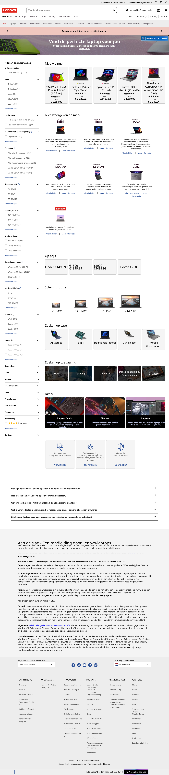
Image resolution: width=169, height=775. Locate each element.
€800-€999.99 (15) (6, 355)
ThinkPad (135, 694)
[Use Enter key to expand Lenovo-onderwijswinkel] (151, 2)
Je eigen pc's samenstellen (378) (6, 120)
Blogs (89, 714)
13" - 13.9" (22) (6, 215)
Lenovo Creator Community (92, 686)
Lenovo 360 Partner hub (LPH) (49, 686)
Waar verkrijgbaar (93, 723)
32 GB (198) (6, 199)
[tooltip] (31, 132)
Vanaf (56, 100)
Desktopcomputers (71, 704)
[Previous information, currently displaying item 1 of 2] (7, 31)
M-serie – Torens (138, 714)
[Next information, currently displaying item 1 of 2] (161, 31)
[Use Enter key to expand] (154, 10)
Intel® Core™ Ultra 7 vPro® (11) (6, 173)
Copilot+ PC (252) (6, 136)
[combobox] (69, 10)
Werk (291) (6, 319)
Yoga (134, 704)
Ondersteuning (115, 690)
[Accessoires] (74, 23)
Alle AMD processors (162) (6, 158)
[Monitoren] (53, 23)
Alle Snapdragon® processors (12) (6, 163)
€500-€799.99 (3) (6, 350)
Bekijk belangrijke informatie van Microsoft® (50, 625)
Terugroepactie (69, 728)
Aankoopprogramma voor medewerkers (95, 744)
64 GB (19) (6, 189)
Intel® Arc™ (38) (6, 246)
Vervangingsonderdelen (72, 734)
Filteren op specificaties (18, 62)
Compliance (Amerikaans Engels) (26, 700)
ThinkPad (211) (6, 84)
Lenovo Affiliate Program (25, 720)
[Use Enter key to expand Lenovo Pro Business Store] (124, 2)
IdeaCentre (136, 728)
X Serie (134, 690)
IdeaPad (135, 699)
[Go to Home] (9, 10)
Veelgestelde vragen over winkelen (117, 705)
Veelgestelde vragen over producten (117, 700)
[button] (156, 2)
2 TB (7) (6, 293)
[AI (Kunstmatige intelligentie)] (153, 23)
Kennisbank (91, 753)
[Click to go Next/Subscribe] (51, 664)
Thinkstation (136, 738)
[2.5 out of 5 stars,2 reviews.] (56, 96)
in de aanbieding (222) (6, 72)
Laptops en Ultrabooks (72, 685)
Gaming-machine (70, 699)
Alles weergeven (132, 193)
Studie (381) (6, 329)
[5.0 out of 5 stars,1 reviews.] (129, 93)
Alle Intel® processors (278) (6, 153)
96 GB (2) (6, 194)
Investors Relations (26, 694)
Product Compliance (94, 733)
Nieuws (22, 690)
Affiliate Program (93, 738)
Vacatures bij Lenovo (27, 714)
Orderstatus (114, 694)
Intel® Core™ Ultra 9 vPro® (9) (6, 168)
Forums (90, 704)
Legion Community (94, 694)
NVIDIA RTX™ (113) (6, 241)
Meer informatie (68, 150)
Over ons (22, 685)
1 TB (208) (6, 298)
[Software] (84, 23)
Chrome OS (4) (6, 277)
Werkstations (69, 709)
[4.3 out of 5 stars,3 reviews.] (80, 93)
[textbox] (132, 664)
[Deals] (7, 23)
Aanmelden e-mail (93, 699)
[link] (166, 3)
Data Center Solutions (72, 714)
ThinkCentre (136, 719)
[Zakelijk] (135, 16)
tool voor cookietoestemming (76, 764)
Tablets (67, 694)
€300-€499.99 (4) (6, 345)
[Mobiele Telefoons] (103, 23)
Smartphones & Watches (138, 710)
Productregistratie (93, 728)
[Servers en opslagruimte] (126, 23)
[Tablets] (62, 23)
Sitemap (107, 764)
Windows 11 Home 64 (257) (6, 272)
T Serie (134, 685)
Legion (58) (6, 104)
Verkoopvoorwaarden (95, 764)
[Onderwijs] (147, 16)
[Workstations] (41, 23)
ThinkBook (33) (6, 89)
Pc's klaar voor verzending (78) (6, 125)
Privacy (61, 764)
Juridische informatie (26, 709)
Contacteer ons (115, 685)
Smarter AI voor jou (71, 690)
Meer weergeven (12, 109)
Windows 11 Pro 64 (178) (6, 267)
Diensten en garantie (72, 723)
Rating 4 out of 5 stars (6, 423)
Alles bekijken (51, 150)
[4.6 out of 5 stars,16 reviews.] (153, 96)
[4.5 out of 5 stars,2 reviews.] (105, 93)
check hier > (84, 48)
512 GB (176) (6, 303)
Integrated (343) (6, 250)
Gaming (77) (6, 324)
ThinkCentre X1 (137, 723)
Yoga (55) (6, 94)
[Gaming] (158, 16)
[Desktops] (27, 23)
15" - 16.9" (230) (6, 225)
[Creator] (168, 16)
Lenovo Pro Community (91, 691)
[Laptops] (17, 23)
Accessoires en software (73, 719)
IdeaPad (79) (6, 99)
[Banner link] (84, 31)
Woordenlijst (91, 748)
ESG (20, 704)
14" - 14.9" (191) (6, 220)
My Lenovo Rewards (94, 709)
